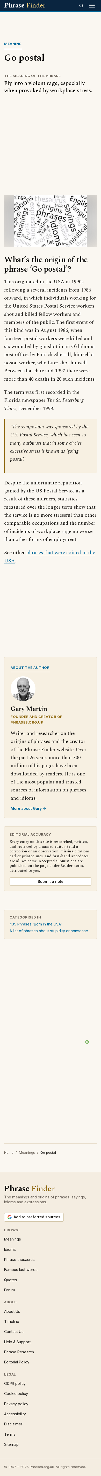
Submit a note (50, 881)
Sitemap (11, 1444)
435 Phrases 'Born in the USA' (36, 924)
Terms (10, 1434)
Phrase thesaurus (19, 1259)
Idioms (10, 1249)
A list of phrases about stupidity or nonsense (49, 931)
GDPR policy (15, 1383)
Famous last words (21, 1269)
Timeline (11, 1321)
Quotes (10, 1280)
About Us (12, 1311)
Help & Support (17, 1342)
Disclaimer (13, 1424)
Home (8, 1152)
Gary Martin (29, 709)
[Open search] (81, 5)
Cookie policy (16, 1393)
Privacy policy (16, 1404)
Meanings (27, 1152)
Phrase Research (19, 1352)
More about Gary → (28, 808)
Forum (9, 1290)
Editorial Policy (16, 1362)
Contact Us (14, 1331)
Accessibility (15, 1414)
